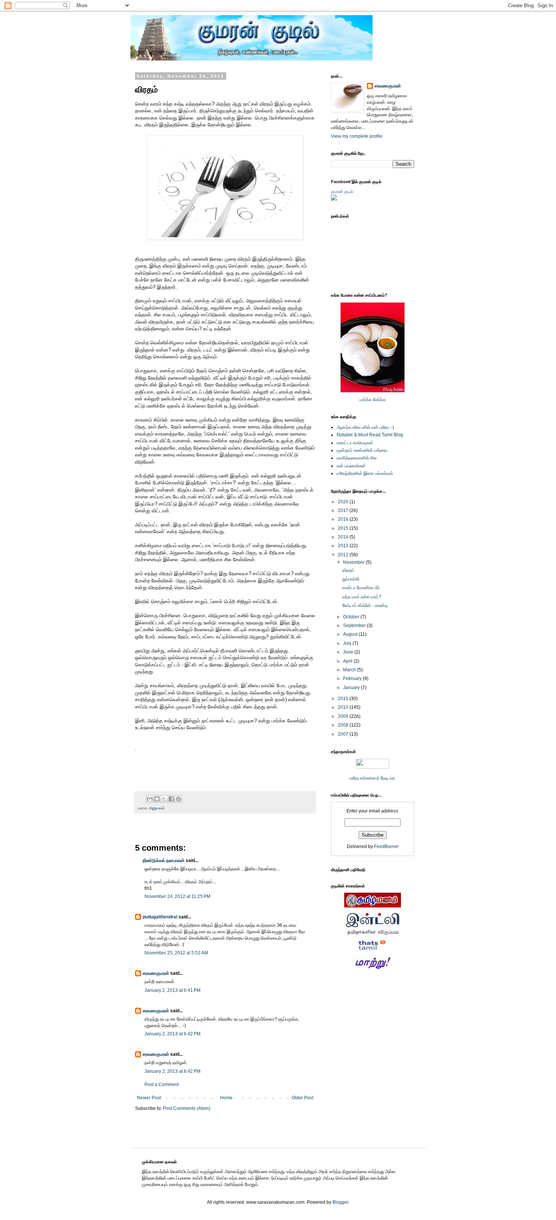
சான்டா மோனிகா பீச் (361, 587)
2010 (343, 707)
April (348, 661)
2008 (343, 725)
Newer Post (149, 1097)
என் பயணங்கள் (351, 465)
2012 (343, 554)
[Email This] (150, 799)
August (351, 634)
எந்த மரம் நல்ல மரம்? (361, 596)
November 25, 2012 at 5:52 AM (176, 952)
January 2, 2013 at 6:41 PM (172, 990)
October (351, 616)
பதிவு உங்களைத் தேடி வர (372, 778)
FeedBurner (386, 846)
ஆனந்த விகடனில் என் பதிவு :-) (365, 427)
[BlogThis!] (157, 799)
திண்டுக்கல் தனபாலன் (164, 860)
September (355, 625)
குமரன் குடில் (342, 191)
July (348, 643)
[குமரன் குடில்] (334, 199)
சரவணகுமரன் (156, 973)
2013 (343, 545)
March (350, 669)
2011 (343, 698)
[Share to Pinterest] (178, 799)
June (348, 652)
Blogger (340, 1202)
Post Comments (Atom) (186, 1108)
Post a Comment (161, 1084)
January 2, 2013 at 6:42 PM (172, 1033)
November (354, 562)
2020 (343, 501)
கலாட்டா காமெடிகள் (355, 442)
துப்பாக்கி (350, 579)
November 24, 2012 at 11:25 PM (177, 896)
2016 (343, 519)
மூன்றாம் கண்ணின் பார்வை (362, 450)
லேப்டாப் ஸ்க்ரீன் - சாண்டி (365, 605)
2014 (343, 537)
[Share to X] (164, 799)
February (353, 678)
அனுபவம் (157, 808)
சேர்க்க (379, 399)
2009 (343, 716)
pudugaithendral (160, 917)
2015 (343, 528)
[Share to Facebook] (171, 799)
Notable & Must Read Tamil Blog (370, 434)
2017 (343, 510)
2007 (343, 734)
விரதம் (348, 570)
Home (226, 1097)
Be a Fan (317, 756)
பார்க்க (366, 399)
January (352, 687)
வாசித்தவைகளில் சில (357, 458)
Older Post (302, 1097)
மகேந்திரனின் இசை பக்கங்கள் (365, 473)
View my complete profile (356, 136)
